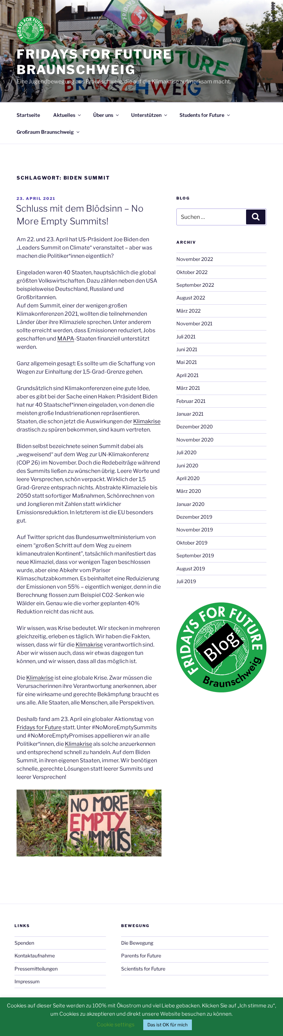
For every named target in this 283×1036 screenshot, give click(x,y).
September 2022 (195, 285)
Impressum (27, 981)
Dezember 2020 (194, 426)
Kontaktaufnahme (34, 955)
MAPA (65, 338)
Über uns (103, 115)
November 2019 (194, 529)
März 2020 (188, 491)
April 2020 (188, 478)
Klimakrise (146, 421)
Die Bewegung (137, 943)
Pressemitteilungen (36, 969)
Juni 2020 (187, 465)
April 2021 (187, 375)
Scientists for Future (143, 969)
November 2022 (194, 259)
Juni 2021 (186, 349)
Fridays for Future (39, 727)
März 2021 (188, 388)
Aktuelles (64, 115)
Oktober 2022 (191, 272)
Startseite (28, 115)
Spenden (24, 943)
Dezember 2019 (194, 517)
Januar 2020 (190, 504)
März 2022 (188, 311)
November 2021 (194, 323)
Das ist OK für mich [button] (167, 1024)
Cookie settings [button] (116, 1025)
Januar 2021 (190, 414)
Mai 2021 (186, 362)
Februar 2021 (191, 401)
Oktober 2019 (191, 543)
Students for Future (201, 115)
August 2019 (190, 568)
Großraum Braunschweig (45, 132)
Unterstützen (146, 115)
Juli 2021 (186, 336)
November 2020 (195, 440)
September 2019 (195, 555)
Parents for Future (141, 955)
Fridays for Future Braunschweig (94, 62)
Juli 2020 (186, 452)
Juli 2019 (186, 581)
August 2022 (190, 298)
